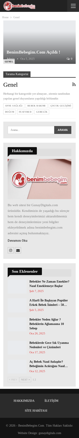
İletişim (51, 400)
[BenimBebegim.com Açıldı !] (39, 42)
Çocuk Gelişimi (60, 106)
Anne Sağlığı (14, 106)
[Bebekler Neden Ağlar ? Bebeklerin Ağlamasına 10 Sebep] (17, 324)
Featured (25, 112)
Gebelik (41, 112)
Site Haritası (36, 410)
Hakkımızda (24, 400)
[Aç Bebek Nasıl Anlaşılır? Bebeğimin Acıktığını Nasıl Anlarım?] (17, 367)
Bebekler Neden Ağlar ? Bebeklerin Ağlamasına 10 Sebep (46, 324)
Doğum (9, 112)
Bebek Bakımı (36, 106)
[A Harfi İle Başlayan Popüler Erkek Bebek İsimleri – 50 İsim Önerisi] (17, 305)
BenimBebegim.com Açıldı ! (33, 52)
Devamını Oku (17, 240)
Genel (9, 61)
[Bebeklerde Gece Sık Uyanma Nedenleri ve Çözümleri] (17, 348)
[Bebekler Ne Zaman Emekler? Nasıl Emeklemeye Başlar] (17, 286)
